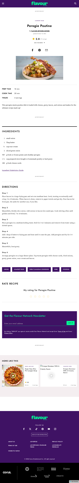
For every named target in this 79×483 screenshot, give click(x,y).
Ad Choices (74, 481)
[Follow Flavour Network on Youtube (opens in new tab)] (49, 429)
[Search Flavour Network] (75, 3)
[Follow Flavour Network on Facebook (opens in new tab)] (24, 429)
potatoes (66, 269)
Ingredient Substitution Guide (12, 170)
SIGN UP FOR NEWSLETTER (40, 434)
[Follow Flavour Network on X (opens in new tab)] (30, 429)
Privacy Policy (8, 333)
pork (56, 269)
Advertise (38, 442)
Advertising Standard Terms (38, 446)
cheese (6, 269)
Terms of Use (62, 331)
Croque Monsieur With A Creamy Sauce (69, 370)
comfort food (39, 20)
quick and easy (29, 366)
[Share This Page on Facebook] (32, 50)
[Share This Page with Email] (46, 50)
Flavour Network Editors (40, 31)
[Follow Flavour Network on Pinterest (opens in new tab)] (43, 429)
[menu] (3, 4)
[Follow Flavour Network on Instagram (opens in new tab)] (55, 429)
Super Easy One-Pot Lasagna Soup (31, 370)
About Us (11, 442)
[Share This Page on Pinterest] (39, 50)
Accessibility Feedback (60, 446)
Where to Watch (14, 451)
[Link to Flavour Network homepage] (39, 4)
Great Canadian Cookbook (39, 269)
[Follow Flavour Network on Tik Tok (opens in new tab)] (36, 429)
